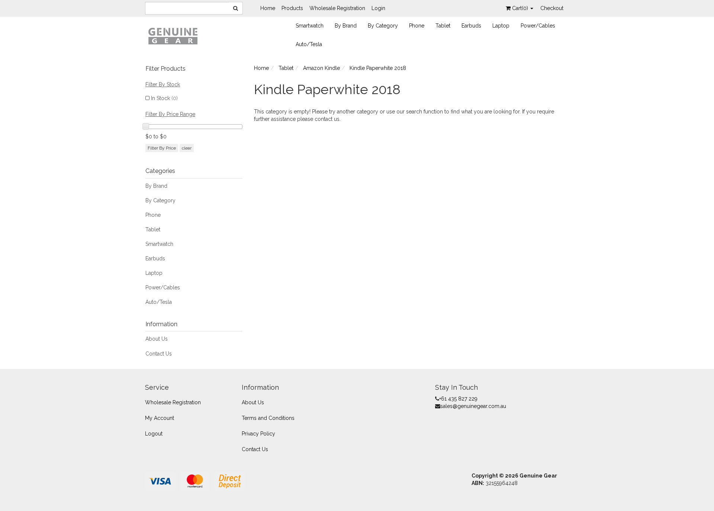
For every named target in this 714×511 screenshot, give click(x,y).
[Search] (236, 8)
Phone (416, 26)
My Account (159, 418)
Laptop (500, 26)
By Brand (346, 26)
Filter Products (165, 68)
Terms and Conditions (268, 418)
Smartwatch (310, 26)
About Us (156, 339)
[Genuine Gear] (173, 36)
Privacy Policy (258, 434)
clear (187, 148)
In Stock (164, 98)
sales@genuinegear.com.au (473, 406)
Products (292, 8)
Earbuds (471, 26)
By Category (383, 26)
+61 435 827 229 (458, 399)
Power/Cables (538, 26)
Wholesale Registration (337, 8)
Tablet (442, 26)
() (521, 8)
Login (378, 8)
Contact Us (158, 354)
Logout (154, 434)
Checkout (551, 8)
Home (267, 8)
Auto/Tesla (309, 44)
